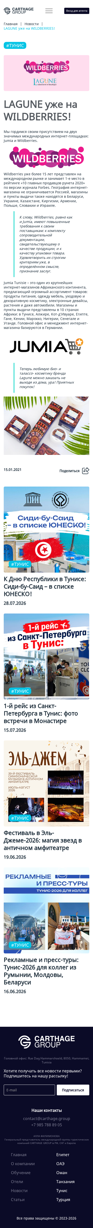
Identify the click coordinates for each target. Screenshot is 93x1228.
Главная (19, 1154)
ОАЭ (60, 1163)
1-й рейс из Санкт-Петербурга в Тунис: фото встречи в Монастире (41, 713)
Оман (61, 1172)
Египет (62, 1154)
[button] (49, 10)
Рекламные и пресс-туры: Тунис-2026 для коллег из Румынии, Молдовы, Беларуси (41, 970)
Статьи (18, 1199)
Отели (17, 1181)
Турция (63, 1199)
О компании (21, 21)
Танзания (65, 1181)
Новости (19, 1190)
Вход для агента (76, 10)
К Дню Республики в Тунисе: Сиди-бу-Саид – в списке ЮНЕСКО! (45, 586)
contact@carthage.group (46, 1118)
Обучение (21, 1172)
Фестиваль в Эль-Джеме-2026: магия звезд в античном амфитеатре (43, 840)
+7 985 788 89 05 (46, 1124)
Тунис (61, 1190)
